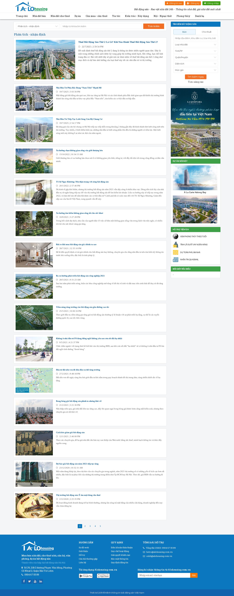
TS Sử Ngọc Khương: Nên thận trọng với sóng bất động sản (82, 182)
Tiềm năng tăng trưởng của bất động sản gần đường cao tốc (82, 307)
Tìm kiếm (154, 26)
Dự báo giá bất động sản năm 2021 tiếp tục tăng (77, 464)
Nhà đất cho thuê (60, 15)
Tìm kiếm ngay (196, 76)
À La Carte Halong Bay (195, 192)
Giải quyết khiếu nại (120, 555)
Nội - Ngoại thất (163, 15)
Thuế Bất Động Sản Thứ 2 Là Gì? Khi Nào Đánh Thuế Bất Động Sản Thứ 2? (118, 42)
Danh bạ (199, 15)
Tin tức (116, 15)
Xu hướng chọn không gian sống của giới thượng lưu (79, 150)
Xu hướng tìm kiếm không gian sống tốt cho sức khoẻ (79, 213)
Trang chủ (22, 15)
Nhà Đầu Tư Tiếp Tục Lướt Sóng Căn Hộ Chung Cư (79, 119)
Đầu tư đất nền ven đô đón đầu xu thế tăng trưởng (78, 370)
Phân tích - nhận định (30, 34)
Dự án (77, 15)
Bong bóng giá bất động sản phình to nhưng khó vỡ (78, 401)
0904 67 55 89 (169, 547)
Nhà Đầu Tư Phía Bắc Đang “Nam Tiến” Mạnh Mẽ (79, 88)
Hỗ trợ (82, 555)
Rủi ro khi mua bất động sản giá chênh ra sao (76, 244)
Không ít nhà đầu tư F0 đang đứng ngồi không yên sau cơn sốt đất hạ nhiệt (89, 338)
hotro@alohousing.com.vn (159, 552)
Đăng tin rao (176, 3)
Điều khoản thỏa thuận (122, 547)
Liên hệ (82, 562)
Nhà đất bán (39, 15)
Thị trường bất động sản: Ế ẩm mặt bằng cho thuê (78, 495)
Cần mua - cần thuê (96, 15)
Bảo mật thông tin (119, 558)
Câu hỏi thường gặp (88, 558)
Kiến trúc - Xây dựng (137, 15)
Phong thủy (183, 15)
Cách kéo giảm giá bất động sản (70, 432)
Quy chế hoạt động (120, 551)
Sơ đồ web (84, 547)
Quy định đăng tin (119, 562)
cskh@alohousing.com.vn (159, 556)
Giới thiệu (83, 551)
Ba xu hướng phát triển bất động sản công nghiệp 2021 (80, 276)
